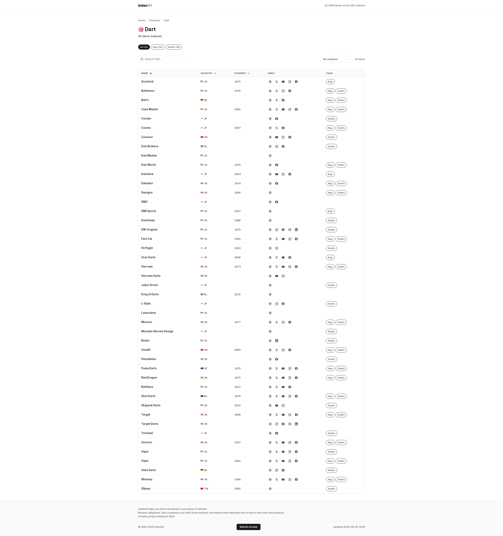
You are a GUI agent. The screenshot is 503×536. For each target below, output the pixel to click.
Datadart (147, 183)
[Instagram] (290, 81)
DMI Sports (148, 211)
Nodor (145, 340)
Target (145, 414)
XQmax (146, 488)
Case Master (149, 109)
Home (141, 20)
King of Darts (150, 294)
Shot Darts (148, 396)
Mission (146, 322)
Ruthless (147, 386)
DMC (144, 201)
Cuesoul (147, 137)
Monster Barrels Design (157, 331)
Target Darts (149, 423)
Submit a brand (248, 526)
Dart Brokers (149, 146)
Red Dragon (149, 377)
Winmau (146, 479)
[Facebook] (296, 81)
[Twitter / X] (276, 81)
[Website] (270, 81)
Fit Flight (147, 248)
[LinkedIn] (296, 229)
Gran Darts (148, 257)
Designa (146, 192)
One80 (146, 349)
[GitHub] (290, 229)
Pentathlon (148, 359)
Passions (155, 20)
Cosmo (146, 127)
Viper (145, 451)
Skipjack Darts (151, 405)
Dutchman (148, 220)
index (145, 5)
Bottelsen (147, 90)
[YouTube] (283, 81)
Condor (146, 118)
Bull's (145, 100)
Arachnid (147, 81)
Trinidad (147, 433)
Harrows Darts (151, 275)
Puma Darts (149, 368)
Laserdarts (148, 312)
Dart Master (149, 155)
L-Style (146, 303)
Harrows (147, 266)
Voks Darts (148, 470)
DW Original (149, 229)
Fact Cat (146, 238)
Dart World (148, 164)
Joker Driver (149, 285)
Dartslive (147, 174)
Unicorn (146, 442)
